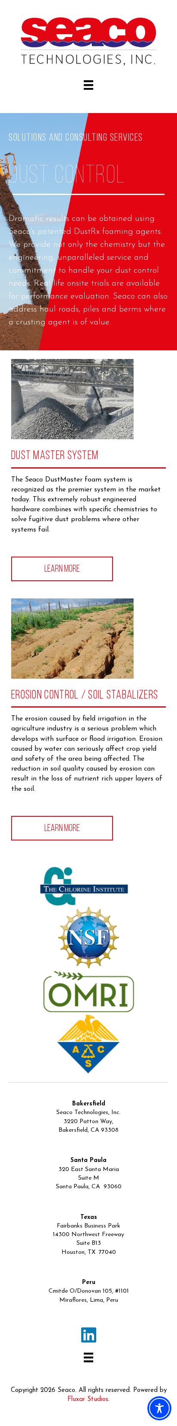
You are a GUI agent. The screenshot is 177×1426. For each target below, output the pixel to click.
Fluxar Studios (87, 1399)
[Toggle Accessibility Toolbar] (159, 1408)
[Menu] (88, 85)
